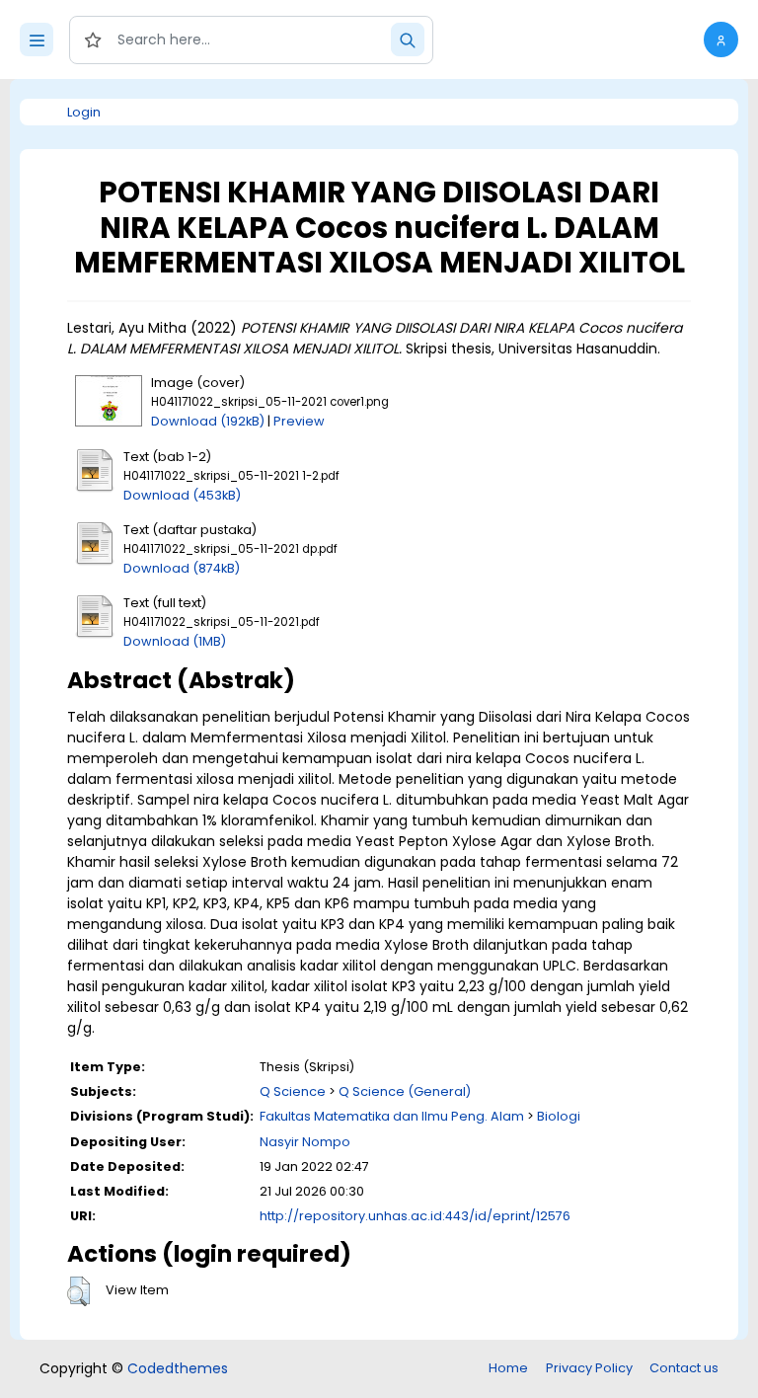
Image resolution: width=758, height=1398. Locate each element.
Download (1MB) (174, 641)
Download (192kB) (208, 421)
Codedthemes (177, 1368)
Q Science (293, 1091)
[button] (721, 39)
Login (84, 112)
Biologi (558, 1116)
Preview (299, 421)
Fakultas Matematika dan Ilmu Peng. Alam (392, 1116)
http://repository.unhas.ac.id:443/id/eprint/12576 (415, 1215)
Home (508, 1367)
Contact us (684, 1367)
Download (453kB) (182, 495)
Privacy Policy (589, 1367)
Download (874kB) (181, 568)
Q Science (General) (405, 1091)
